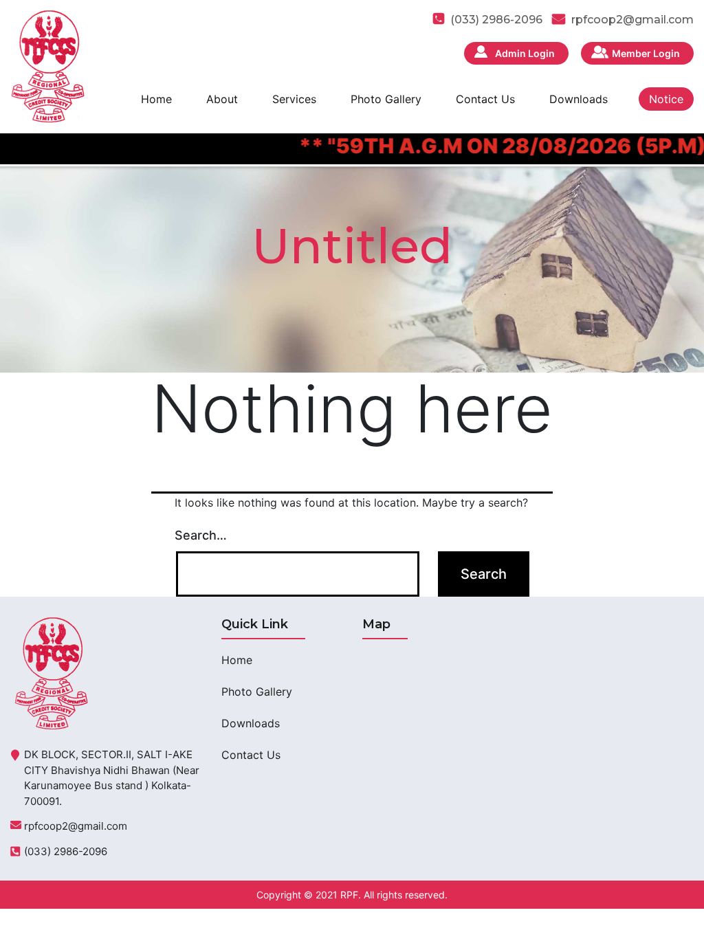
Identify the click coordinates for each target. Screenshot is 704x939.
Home (156, 99)
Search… (201, 535)
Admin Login (525, 53)
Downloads (578, 99)
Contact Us (485, 99)
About (222, 99)
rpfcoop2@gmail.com (632, 19)
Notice (666, 99)
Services (294, 99)
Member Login (646, 53)
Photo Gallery (386, 99)
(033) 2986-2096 (65, 851)
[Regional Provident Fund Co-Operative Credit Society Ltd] (47, 65)
